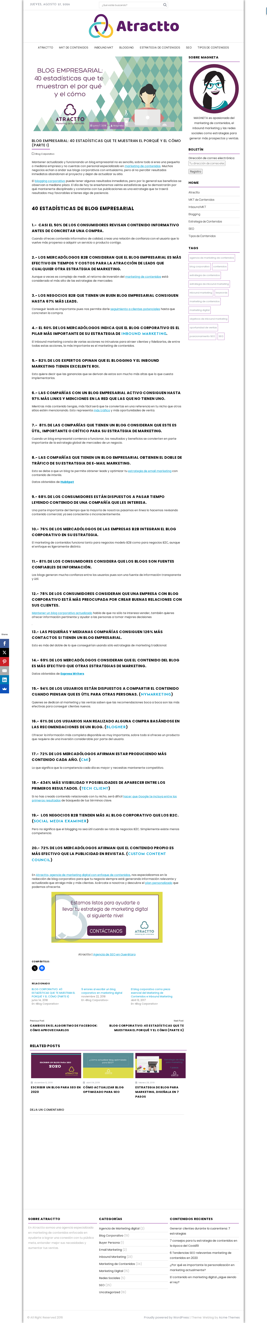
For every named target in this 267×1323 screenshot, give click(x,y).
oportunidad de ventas (203, 327)
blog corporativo (200, 266)
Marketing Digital (111, 1271)
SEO (189, 47)
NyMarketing (156, 694)
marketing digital (200, 310)
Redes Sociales (109, 1278)
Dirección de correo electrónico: (212, 158)
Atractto (45, 47)
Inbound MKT (103, 47)
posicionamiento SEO (202, 336)
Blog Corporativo (44, 153)
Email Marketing (110, 1250)
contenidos (220, 266)
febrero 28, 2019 (146, 1082)
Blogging (126, 47)
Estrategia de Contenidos (160, 47)
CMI (85, 760)
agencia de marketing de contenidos (212, 258)
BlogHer (116, 727)
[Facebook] (4, 643)
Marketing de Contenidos (117, 1264)
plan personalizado (158, 883)
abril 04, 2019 (93, 1082)
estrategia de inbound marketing (209, 284)
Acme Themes (229, 1317)
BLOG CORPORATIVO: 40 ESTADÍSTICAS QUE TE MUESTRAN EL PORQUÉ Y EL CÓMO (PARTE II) (53, 992)
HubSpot (67, 482)
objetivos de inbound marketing (208, 319)
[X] (4, 652)
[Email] (4, 670)
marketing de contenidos (143, 166)
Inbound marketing (144, 334)
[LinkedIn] (4, 679)
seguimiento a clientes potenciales (135, 309)
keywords (221, 292)
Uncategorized (109, 1292)
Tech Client (94, 789)
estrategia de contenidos (205, 275)
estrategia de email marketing (149, 471)
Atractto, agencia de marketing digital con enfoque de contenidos (83, 875)
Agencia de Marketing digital (119, 1228)
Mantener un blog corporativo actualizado (62, 613)
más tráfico (102, 410)
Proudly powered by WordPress (166, 1317)
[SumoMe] (4, 688)
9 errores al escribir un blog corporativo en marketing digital (101, 991)
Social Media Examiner (60, 821)
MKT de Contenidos (73, 47)
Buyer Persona (109, 1243)
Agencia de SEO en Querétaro (114, 954)
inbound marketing (201, 292)
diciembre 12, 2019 (43, 1082)
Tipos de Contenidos (213, 47)
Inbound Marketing (112, 1257)
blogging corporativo (50, 181)
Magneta (118, 125)
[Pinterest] (4, 661)
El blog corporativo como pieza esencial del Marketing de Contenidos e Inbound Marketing (151, 992)
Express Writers (72, 674)
